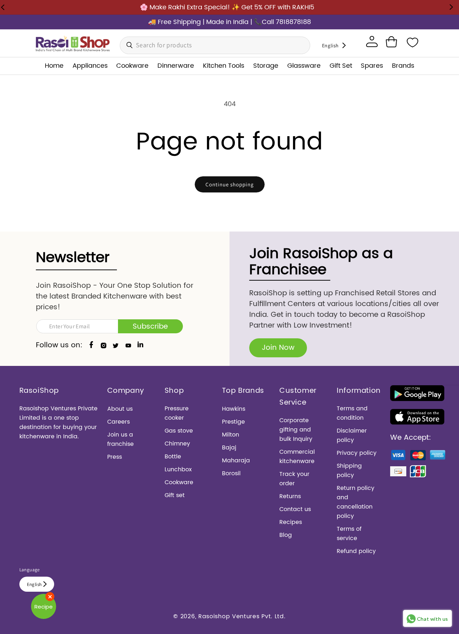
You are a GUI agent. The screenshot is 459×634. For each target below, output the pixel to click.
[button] (391, 41)
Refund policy (356, 551)
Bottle (173, 456)
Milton (230, 434)
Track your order (294, 478)
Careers (118, 421)
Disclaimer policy (352, 435)
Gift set (175, 495)
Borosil (231, 473)
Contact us (295, 509)
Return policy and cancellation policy (355, 502)
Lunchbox (178, 469)
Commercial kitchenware (297, 456)
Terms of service (349, 533)
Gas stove (179, 430)
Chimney (177, 443)
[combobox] (215, 45)
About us (120, 409)
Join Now (278, 348)
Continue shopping (229, 184)
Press (114, 457)
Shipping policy (349, 470)
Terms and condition (352, 413)
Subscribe (150, 327)
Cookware (179, 482)
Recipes (290, 522)
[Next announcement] (451, 7)
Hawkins (233, 409)
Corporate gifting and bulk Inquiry (295, 430)
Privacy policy (357, 453)
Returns (290, 496)
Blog (285, 535)
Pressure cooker (177, 413)
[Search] (127, 45)
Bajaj (229, 447)
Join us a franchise (120, 439)
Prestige (233, 421)
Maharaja (236, 460)
